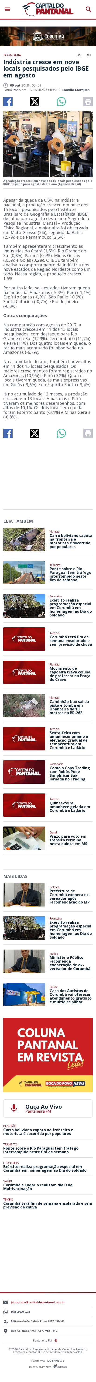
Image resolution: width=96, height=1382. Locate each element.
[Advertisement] (48, 472)
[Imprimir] (88, 101)
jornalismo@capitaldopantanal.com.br (38, 1302)
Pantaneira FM (42, 1340)
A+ (89, 55)
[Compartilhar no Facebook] (8, 101)
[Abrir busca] (88, 9)
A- (80, 55)
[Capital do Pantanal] (48, 9)
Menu (8, 9)
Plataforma (38, 1360)
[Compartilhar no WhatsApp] (61, 101)
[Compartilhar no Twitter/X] (34, 101)
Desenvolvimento (40, 1366)
